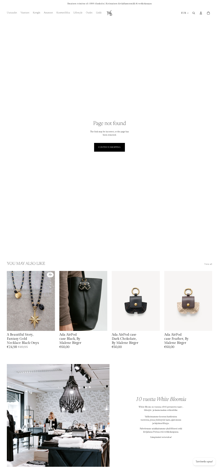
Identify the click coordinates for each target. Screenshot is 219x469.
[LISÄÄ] (50, 326)
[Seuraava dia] (50, 301)
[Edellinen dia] (12, 301)
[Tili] (201, 13)
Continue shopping (109, 147)
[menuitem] (98, 13)
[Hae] (193, 13)
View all (208, 264)
